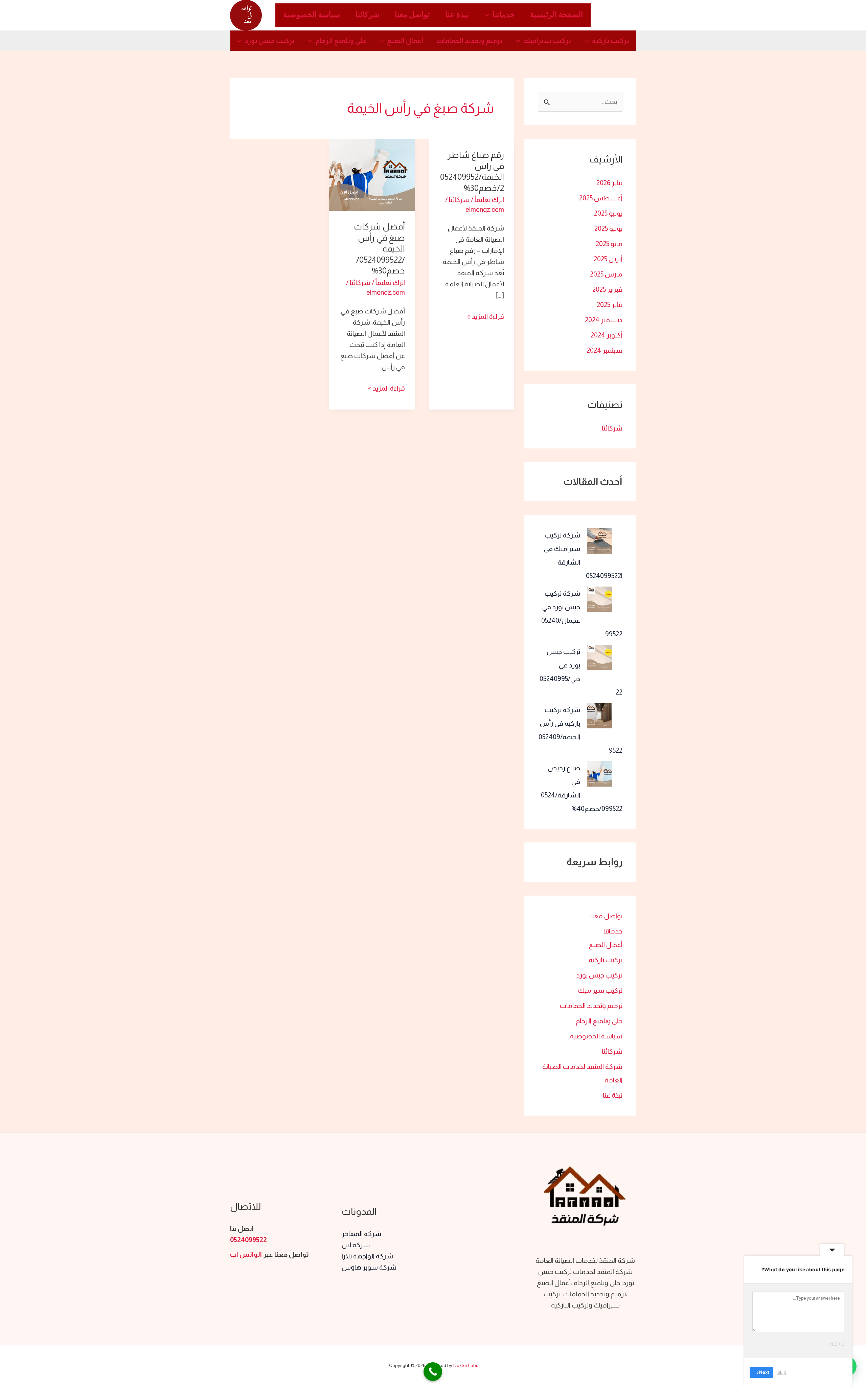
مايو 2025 (609, 243)
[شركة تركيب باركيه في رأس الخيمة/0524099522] (599, 715)
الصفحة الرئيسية (556, 15)
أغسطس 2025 (600, 198)
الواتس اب (246, 1254)
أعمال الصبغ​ (405, 40)
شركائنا (367, 15)
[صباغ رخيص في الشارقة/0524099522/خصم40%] (599, 774)
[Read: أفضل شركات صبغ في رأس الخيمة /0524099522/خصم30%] (372, 174)
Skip (781, 1372)
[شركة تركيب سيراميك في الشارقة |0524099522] (599, 541)
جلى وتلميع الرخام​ (341, 40)
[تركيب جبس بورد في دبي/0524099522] (599, 657)
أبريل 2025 (608, 259)
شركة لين (356, 1245)
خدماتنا (504, 15)
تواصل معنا (412, 15)
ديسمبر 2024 (603, 320)
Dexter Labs (465, 1365)
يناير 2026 (609, 182)
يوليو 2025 (608, 213)
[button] (488, 15)
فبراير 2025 (607, 289)
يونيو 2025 (608, 228)
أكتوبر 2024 (606, 335)
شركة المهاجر (361, 1233)
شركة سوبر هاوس (369, 1267)
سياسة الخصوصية (311, 15)
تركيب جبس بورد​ (270, 40)
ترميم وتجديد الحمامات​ (469, 40)
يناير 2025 (609, 304)
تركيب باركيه (610, 40)
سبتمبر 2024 (604, 350)
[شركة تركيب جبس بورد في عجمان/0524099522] (599, 599)
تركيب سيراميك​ (547, 40)
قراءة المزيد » (485, 315)
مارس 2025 (606, 274)
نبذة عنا (457, 15)
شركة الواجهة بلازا (367, 1256)
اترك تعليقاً (489, 199)
